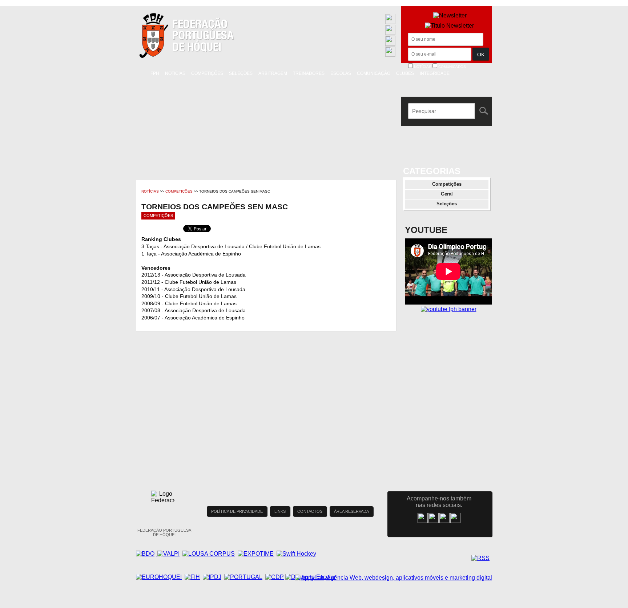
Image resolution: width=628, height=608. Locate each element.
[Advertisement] (448, 387)
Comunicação (373, 73)
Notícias (150, 191)
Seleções (241, 73)
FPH (154, 73)
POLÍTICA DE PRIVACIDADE (237, 511)
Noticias (175, 73)
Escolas (340, 73)
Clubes (405, 73)
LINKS (280, 511)
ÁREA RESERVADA (351, 511)
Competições (207, 73)
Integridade (435, 73)
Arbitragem (272, 73)
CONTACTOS (309, 511)
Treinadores (309, 73)
